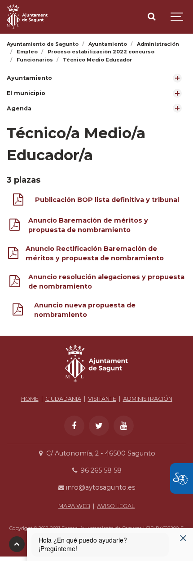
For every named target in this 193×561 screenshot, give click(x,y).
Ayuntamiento (29, 78)
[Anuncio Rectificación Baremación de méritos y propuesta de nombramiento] (13, 254)
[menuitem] (96, 78)
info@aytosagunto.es (99, 487)
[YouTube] (124, 426)
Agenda (19, 108)
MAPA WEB (74, 506)
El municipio (26, 93)
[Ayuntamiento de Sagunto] (27, 17)
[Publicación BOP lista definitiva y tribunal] (18, 201)
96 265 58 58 (100, 470)
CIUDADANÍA (63, 398)
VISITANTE (102, 398)
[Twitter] (99, 426)
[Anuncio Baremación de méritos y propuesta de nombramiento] (14, 226)
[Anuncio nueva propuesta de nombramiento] (18, 311)
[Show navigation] (177, 17)
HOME (30, 398)
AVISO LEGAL (116, 506)
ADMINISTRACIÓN (147, 398)
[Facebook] (74, 426)
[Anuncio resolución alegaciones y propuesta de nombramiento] (14, 283)
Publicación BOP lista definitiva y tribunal (107, 200)
